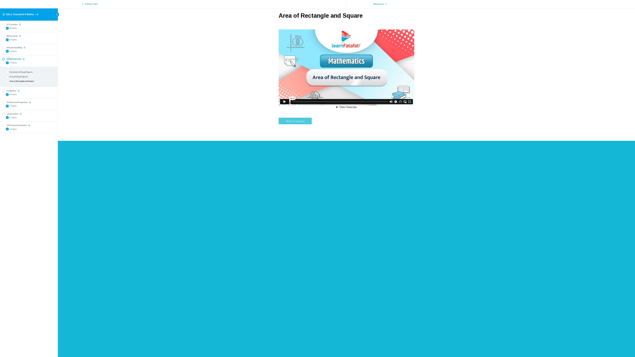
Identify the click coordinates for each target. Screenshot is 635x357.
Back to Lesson (295, 121)
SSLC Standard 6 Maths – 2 (22, 14)
